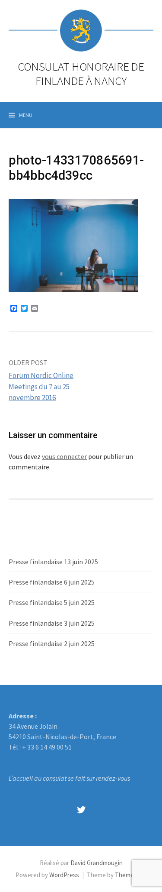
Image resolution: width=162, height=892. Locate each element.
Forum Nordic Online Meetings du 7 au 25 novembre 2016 (41, 386)
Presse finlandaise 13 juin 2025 (53, 561)
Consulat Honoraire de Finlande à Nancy (81, 73)
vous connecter (64, 456)
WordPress (64, 875)
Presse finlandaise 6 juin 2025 (52, 582)
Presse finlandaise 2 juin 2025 (52, 643)
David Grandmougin (96, 863)
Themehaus (131, 875)
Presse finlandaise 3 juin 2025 (52, 623)
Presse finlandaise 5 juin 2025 (52, 602)
